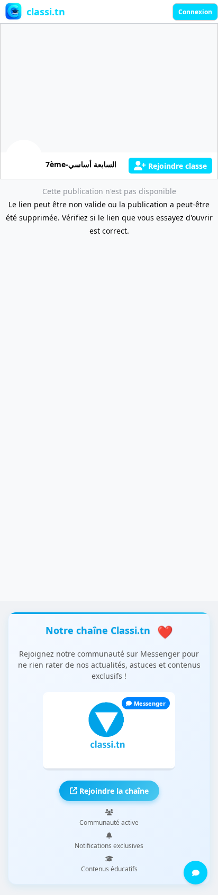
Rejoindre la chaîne (113, 791)
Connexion (195, 11)
